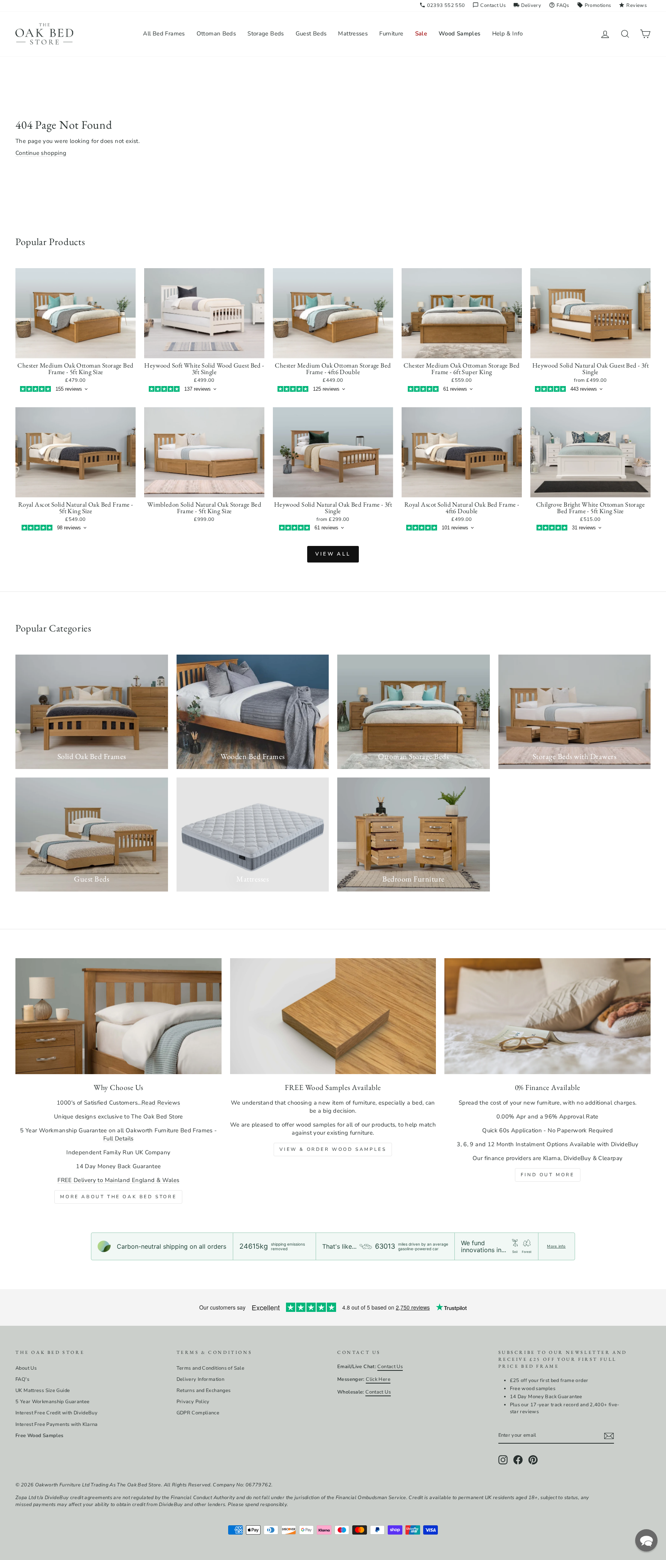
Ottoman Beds (216, 33)
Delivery (527, 5)
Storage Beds (265, 33)
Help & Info (507, 33)
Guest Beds (311, 33)
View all (333, 554)
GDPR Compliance (198, 1412)
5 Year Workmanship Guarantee (52, 1401)
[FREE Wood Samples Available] (333, 1016)
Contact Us (489, 5)
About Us (26, 1368)
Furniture (391, 33)
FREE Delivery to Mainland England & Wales (118, 1180)
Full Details (118, 1138)
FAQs (559, 5)
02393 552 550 (442, 5)
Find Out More (548, 1175)
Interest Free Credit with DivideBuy (56, 1412)
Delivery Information (201, 1379)
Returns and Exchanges (204, 1390)
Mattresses (353, 33)
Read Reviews (160, 1103)
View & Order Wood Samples (332, 1149)
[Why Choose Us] (118, 1016)
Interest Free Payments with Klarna (56, 1424)
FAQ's (22, 1379)
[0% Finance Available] (547, 1016)
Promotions (594, 5)
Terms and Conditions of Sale (211, 1368)
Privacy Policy (193, 1401)
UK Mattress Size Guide (42, 1390)
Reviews (633, 5)
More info (556, 1246)
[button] (646, 1540)
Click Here (378, 1379)
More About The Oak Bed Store (118, 1197)
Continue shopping (40, 153)
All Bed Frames (164, 33)
